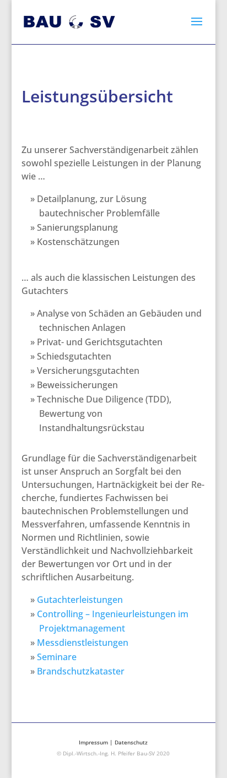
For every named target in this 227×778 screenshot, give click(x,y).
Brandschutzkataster (81, 671)
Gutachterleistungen (80, 600)
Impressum (93, 742)
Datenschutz (131, 742)
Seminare (57, 657)
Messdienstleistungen (82, 642)
